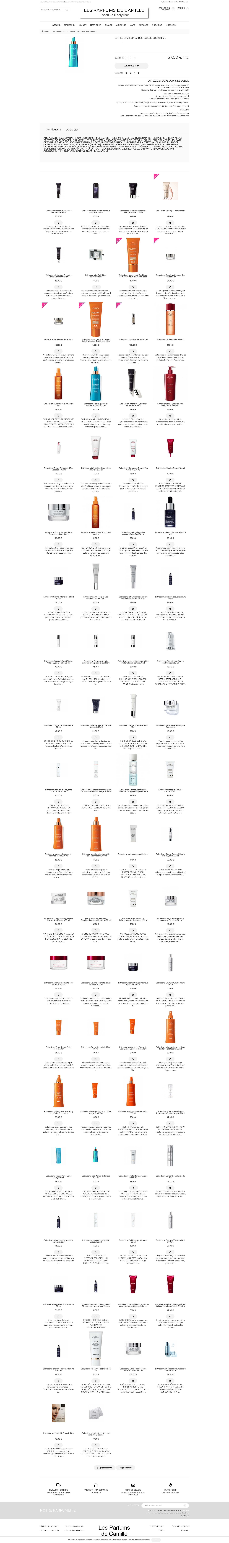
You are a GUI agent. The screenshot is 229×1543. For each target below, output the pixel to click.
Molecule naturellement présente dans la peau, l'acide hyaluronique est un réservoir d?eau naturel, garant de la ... (96, 745)
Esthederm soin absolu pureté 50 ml (133, 854)
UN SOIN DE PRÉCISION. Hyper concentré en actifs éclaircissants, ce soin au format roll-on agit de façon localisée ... (58, 680)
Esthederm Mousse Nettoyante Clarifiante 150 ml (58, 790)
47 (133, 409)
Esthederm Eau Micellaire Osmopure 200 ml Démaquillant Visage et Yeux (96, 790)
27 (170, 988)
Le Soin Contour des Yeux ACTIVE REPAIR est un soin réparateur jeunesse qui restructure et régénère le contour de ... (96, 616)
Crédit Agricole (96, 1491)
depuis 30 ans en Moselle (170, 1491)
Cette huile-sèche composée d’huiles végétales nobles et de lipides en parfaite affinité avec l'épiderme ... (170, 357)
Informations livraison (74, 1526)
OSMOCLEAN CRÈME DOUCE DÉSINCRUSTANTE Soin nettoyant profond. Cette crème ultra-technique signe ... (133, 938)
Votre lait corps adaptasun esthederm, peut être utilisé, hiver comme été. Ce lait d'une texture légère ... (96, 873)
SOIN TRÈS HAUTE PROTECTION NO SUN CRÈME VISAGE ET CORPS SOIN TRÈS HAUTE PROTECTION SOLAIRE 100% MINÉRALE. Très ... (96, 1388)
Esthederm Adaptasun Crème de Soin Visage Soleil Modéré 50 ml (133, 1048)
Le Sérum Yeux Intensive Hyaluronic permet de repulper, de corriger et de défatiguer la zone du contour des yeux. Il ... (133, 423)
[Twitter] (126, 73)
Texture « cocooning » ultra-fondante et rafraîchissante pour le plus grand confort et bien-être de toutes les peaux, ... (58, 487)
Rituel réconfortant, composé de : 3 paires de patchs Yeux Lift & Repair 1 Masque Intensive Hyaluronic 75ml (96, 293)
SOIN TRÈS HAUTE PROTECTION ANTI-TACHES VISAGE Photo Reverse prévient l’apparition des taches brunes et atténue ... (133, 1195)
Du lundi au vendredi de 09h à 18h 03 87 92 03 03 (133, 1492)
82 (58, 538)
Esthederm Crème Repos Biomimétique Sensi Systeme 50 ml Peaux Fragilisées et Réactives (96, 919)
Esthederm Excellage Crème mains (170, 211)
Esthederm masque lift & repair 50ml (58, 1433)
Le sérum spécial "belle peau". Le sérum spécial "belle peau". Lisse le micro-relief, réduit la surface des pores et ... (133, 552)
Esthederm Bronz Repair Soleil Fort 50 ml (96, 1048)
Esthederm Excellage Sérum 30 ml (133, 340)
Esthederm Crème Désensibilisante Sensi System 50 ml (170, 855)
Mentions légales (156, 1526)
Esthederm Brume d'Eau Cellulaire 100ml (170, 983)
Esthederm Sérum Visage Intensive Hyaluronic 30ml (58, 1241)
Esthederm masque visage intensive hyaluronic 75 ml (96, 726)
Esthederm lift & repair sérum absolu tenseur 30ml (170, 1369)
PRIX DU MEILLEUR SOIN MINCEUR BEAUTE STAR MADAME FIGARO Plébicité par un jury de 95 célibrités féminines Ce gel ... (170, 487)
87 (170, 281)
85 (170, 602)
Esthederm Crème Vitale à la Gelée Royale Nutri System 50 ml (58, 919)
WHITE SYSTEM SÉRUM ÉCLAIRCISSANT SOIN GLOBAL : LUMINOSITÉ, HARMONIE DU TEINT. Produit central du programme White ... (133, 680)
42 (96, 216)
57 (96, 1181)
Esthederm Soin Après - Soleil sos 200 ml (140, 38)
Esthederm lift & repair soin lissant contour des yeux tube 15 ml (133, 597)
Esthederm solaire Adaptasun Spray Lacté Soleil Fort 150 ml (58, 1112)
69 (170, 538)
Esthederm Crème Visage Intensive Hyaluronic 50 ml (133, 983)
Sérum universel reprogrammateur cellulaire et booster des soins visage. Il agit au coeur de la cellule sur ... (170, 1193)
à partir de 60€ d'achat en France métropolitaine (58, 1492)
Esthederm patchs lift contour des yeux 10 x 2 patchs (96, 1434)
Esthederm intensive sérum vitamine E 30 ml (58, 1369)
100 (133, 1375)
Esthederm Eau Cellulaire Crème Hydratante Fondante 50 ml (170, 919)
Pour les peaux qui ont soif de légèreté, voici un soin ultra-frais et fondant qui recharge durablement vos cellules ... (170, 745)
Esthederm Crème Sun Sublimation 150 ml (133, 1112)
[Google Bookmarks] (138, 73)
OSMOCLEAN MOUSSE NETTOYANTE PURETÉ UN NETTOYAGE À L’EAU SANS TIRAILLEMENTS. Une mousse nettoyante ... (58, 809)
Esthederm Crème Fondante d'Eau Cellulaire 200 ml (96, 469)
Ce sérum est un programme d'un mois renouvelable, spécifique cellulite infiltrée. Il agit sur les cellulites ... (170, 1324)
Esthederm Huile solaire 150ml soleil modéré (96, 533)
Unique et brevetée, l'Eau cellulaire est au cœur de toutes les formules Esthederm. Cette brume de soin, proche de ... (170, 1002)
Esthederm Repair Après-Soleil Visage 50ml (58, 1177)
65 (58, 988)
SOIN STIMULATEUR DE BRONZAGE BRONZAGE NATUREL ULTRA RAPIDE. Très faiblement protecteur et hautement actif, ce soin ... (133, 1131)
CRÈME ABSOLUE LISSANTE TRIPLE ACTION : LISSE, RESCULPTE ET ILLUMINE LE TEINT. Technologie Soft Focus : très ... (133, 1388)
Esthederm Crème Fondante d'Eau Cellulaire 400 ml (58, 469)
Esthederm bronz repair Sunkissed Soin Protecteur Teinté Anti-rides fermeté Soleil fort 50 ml (133, 276)
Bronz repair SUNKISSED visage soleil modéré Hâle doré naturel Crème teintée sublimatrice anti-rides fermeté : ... (133, 294)
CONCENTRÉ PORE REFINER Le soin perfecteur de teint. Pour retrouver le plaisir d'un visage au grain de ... (58, 745)
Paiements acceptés (49, 1526)
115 (170, 1375)
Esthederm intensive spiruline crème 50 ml (58, 1305)
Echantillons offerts (180, 1526)
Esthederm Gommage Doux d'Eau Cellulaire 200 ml (133, 469)
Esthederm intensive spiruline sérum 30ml (170, 597)
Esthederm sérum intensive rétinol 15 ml (170, 533)
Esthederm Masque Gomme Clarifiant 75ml (170, 790)
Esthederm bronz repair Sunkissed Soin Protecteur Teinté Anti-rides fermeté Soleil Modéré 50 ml (96, 340)
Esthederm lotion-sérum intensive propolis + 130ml (96, 211)
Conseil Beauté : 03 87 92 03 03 (175, 2)
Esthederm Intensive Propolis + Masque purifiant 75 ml (133, 211)
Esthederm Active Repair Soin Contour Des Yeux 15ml (95, 597)
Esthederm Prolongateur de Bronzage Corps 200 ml (96, 404)
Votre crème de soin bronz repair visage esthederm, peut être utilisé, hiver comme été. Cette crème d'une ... (58, 1066)
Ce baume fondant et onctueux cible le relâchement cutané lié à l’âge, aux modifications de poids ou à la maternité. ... (96, 1002)
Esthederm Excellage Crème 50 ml (58, 340)
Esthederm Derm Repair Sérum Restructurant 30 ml (170, 662)
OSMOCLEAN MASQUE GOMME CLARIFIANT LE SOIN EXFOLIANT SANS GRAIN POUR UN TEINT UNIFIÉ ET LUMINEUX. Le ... (170, 809)
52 (58, 216)
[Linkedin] (130, 73)
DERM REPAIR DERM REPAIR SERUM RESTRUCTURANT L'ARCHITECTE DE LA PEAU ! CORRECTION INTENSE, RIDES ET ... (170, 680)
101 (170, 1181)
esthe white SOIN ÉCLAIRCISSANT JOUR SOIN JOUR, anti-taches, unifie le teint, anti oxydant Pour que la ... (96, 680)
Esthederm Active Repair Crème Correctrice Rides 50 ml (58, 533)
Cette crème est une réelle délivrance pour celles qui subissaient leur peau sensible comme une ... (170, 872)
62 (170, 474)
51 (170, 345)
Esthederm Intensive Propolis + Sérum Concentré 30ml (58, 276)
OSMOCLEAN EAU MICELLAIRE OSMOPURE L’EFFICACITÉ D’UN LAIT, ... (95, 807)
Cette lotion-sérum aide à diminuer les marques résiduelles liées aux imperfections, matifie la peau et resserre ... (95, 230)
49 (133, 1053)
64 (96, 988)
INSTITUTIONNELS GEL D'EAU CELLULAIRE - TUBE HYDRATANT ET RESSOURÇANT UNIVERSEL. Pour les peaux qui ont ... (133, 745)
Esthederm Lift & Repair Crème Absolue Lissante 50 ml (133, 1369)
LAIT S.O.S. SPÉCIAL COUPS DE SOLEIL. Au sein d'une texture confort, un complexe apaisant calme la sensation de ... (96, 1195)
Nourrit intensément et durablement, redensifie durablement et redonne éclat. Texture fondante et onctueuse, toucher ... (58, 359)
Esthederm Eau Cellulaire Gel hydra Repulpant (170, 726)
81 (133, 1181)
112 (170, 667)
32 (133, 474)
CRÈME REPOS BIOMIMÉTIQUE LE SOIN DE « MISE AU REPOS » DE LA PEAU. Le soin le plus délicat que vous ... (95, 938)
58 (170, 409)
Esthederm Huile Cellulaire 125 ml (170, 340)
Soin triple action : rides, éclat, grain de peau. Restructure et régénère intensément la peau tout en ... (58, 550)
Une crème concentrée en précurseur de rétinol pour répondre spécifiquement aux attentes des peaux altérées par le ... (58, 616)
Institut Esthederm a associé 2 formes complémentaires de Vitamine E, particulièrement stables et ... (59, 1388)
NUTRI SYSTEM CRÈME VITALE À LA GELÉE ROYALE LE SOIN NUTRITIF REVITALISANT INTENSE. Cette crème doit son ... (58, 938)
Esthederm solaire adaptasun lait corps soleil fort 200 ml (58, 855)
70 (133, 988)
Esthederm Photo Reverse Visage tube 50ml (133, 1177)
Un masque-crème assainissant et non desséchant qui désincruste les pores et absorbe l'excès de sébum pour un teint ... (133, 230)
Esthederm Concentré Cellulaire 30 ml (170, 1177)
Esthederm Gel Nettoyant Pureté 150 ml (133, 1241)
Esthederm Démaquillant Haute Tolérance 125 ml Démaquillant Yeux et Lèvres (133, 790)
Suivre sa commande (50, 1530)
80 (133, 281)
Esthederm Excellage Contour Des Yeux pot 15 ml (170, 276)
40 (170, 731)
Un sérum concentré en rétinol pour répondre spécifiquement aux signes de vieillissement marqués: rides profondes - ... (170, 552)
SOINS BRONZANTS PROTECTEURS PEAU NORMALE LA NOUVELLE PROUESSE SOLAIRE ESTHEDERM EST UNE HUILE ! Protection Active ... (58, 423)
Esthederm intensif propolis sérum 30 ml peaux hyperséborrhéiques (95, 1305)
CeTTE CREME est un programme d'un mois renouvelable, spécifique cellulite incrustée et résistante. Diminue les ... (95, 552)
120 (133, 345)
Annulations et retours (75, 1530)
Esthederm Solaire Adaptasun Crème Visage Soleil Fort (95, 1112)
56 (96, 409)
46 (58, 474)
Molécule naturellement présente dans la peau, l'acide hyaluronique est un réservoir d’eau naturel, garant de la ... (133, 1002)
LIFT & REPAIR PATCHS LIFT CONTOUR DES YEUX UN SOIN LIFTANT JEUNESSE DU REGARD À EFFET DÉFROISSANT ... (96, 1452)
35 (96, 795)
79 (58, 602)
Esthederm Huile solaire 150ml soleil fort (58, 404)
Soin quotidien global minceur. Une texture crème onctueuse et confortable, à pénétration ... (58, 1000)
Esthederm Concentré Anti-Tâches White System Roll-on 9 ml (58, 662)
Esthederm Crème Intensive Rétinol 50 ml (58, 597)
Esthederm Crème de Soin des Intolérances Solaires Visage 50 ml (170, 1112)
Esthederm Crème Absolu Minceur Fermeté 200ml (58, 983)
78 (133, 602)
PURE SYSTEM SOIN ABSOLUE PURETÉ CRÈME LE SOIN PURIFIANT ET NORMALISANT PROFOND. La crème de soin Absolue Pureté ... (133, 874)
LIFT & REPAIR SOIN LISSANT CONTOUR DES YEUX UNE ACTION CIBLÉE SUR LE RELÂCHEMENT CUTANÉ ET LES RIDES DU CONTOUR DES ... (133, 616)
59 (58, 281)
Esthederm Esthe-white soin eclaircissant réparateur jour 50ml (95, 662)
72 (133, 1117)
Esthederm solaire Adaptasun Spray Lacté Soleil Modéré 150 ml (170, 1048)
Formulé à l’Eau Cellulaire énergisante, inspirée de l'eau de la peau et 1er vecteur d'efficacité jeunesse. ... (133, 487)
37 (133, 731)
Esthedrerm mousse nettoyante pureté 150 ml (95, 1241)
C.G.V (161, 1530)
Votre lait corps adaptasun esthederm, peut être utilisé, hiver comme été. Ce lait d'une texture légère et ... (58, 873)
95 (58, 1375)
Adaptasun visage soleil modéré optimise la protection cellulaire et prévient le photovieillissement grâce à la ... (133, 1066)
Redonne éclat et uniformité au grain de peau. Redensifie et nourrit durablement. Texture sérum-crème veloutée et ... (133, 359)
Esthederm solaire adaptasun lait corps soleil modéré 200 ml (95, 855)
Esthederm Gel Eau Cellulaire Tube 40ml (133, 726)
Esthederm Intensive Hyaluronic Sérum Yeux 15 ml (133, 404)
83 (133, 538)
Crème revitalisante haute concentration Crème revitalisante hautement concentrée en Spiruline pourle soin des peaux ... (58, 1324)
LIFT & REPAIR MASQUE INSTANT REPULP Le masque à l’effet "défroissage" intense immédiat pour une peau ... (58, 1452)
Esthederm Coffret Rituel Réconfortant (95, 276)
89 (133, 667)
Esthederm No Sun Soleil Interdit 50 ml (96, 1369)
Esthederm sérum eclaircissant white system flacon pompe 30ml (133, 662)
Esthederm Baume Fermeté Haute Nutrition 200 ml (96, 983)
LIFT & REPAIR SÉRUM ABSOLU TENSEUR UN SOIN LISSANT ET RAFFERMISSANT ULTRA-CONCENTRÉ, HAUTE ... (170, 1388)
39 (133, 216)
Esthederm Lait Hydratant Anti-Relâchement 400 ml (170, 404)
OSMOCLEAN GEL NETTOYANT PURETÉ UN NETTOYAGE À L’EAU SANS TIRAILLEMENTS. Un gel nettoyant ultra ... (133, 1259)
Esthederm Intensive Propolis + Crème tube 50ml (58, 211)
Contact (184, 1530)
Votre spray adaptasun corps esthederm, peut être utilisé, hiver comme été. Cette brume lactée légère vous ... (170, 1066)
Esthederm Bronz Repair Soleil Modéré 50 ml (58, 1048)
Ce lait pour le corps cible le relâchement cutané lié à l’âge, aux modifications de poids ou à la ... (170, 421)
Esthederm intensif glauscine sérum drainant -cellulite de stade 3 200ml (170, 1305)
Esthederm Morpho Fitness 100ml (170, 468)
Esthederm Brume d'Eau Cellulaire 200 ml (170, 1241)
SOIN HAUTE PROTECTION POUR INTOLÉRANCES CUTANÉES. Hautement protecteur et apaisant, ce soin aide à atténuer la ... (170, 1131)
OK (156, 1540)
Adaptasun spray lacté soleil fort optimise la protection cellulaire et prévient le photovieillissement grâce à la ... (58, 1131)
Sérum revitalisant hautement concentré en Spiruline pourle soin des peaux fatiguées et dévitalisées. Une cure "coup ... (170, 616)
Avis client (73, 129)
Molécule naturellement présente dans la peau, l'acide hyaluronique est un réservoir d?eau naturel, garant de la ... (58, 1259)
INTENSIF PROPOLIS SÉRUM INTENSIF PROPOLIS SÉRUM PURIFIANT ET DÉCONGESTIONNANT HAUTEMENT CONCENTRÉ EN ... (96, 1324)
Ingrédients (53, 129)
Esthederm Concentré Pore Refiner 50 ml (59, 726)
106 (58, 345)
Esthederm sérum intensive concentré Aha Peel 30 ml (133, 533)
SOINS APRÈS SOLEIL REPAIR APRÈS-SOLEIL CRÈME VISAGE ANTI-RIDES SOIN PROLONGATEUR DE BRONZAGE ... (58, 1195)
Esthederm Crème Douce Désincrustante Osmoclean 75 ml (133, 919)
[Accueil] (114, 13)
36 (170, 216)
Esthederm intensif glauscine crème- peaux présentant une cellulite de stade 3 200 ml (133, 1305)
